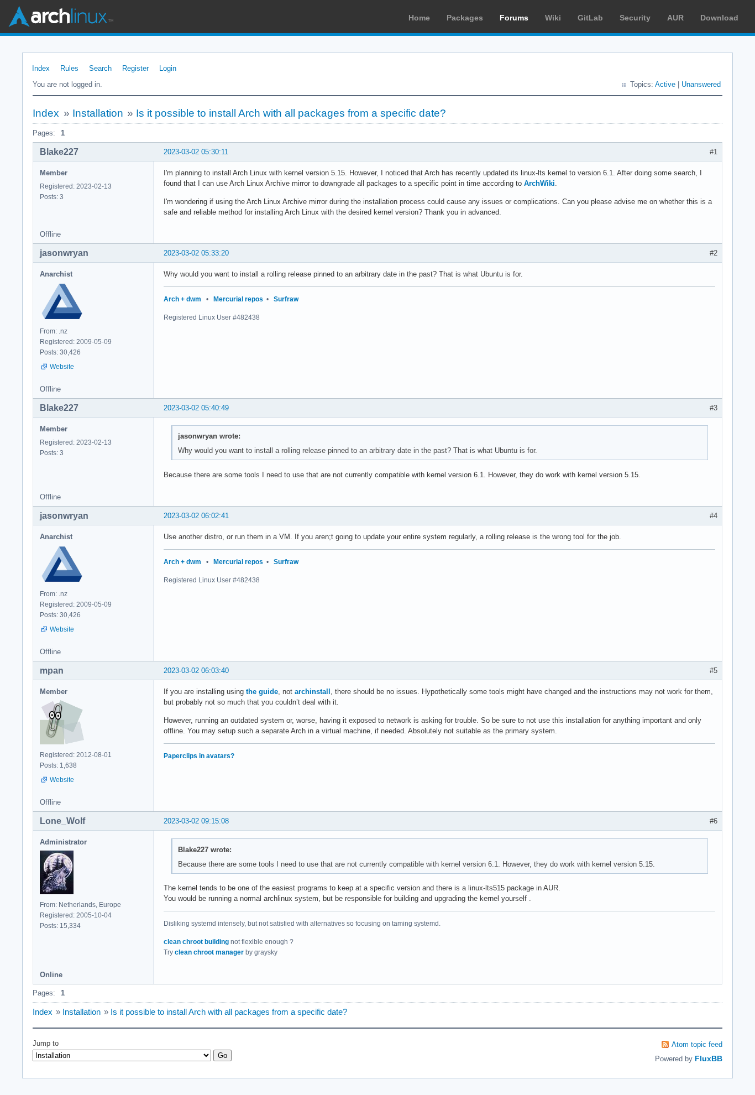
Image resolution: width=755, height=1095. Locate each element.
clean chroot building (196, 942)
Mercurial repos (238, 299)
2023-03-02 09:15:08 (196, 821)
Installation (97, 113)
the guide (262, 691)
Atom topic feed (697, 1044)
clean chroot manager (209, 952)
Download (719, 17)
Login (167, 68)
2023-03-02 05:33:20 (196, 253)
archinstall (313, 691)
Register (135, 68)
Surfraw (286, 299)
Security (635, 17)
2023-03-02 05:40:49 (196, 408)
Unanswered (701, 84)
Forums (514, 17)
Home (419, 17)
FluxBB (708, 1058)
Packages (465, 17)
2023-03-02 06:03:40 (196, 670)
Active (665, 84)
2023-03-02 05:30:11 (196, 152)
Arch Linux (60, 17)
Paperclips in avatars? (199, 756)
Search (100, 68)
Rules (69, 68)
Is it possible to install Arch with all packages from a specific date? (291, 113)
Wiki (553, 17)
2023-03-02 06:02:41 (196, 516)
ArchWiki (539, 183)
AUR (675, 17)
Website (62, 367)
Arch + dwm (182, 299)
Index (41, 68)
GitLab (590, 17)
